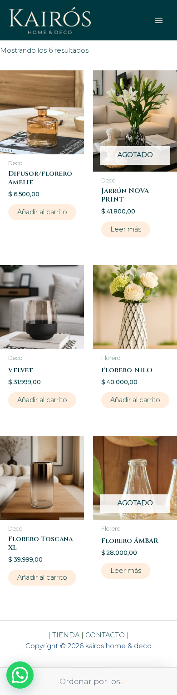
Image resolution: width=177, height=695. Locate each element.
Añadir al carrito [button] (42, 212)
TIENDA (66, 635)
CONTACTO (105, 635)
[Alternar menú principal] (159, 20)
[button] (20, 675)
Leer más (125, 229)
